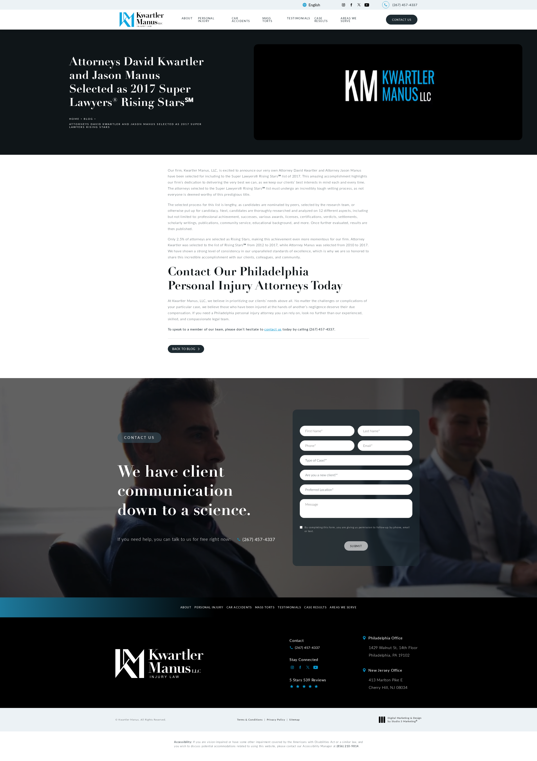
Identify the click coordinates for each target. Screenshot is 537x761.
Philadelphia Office (385, 637)
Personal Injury (206, 19)
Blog (88, 118)
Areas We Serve (349, 19)
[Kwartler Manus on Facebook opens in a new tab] (351, 5)
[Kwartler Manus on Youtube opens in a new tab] (367, 5)
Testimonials (298, 18)
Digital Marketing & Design (404, 719)
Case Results (321, 19)
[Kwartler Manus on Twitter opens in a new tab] (359, 5)
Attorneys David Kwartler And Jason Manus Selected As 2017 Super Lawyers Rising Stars (135, 125)
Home (74, 118)
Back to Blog (183, 349)
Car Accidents (241, 19)
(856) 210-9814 (348, 746)
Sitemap (294, 719)
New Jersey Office (385, 670)
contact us (273, 329)
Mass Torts (267, 19)
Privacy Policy (276, 719)
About (187, 18)
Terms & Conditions (250, 719)
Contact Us (401, 19)
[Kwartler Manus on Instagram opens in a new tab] (343, 5)
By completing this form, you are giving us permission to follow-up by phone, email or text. (357, 529)
